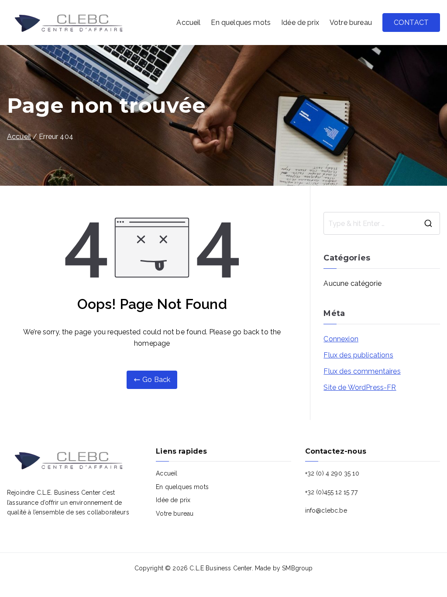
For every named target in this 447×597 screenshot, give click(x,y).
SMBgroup (297, 568)
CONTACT (411, 22)
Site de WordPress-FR (359, 387)
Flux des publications (358, 355)
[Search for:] (382, 223)
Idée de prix (300, 22)
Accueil (188, 22)
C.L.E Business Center (220, 568)
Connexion (340, 339)
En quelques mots (241, 22)
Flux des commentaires (361, 371)
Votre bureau (351, 22)
